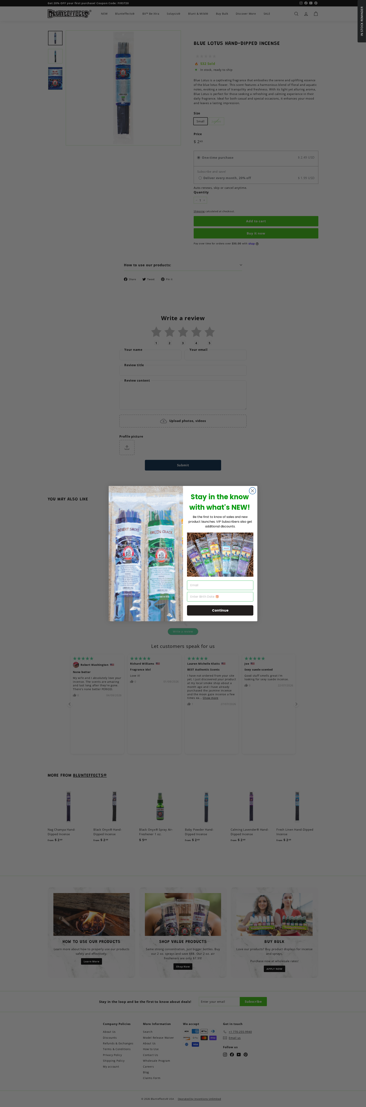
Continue (220, 610)
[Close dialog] (252, 490)
